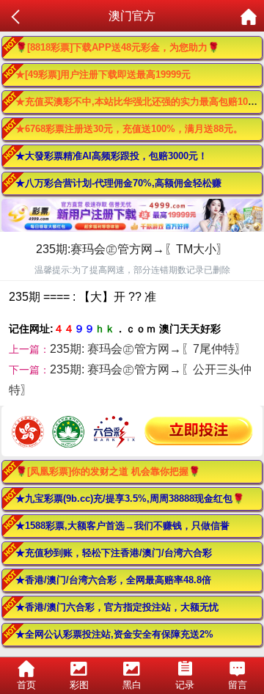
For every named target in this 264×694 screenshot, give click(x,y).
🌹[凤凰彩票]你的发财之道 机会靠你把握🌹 (107, 471)
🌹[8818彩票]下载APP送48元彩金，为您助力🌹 (117, 47)
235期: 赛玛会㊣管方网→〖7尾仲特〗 (148, 349)
